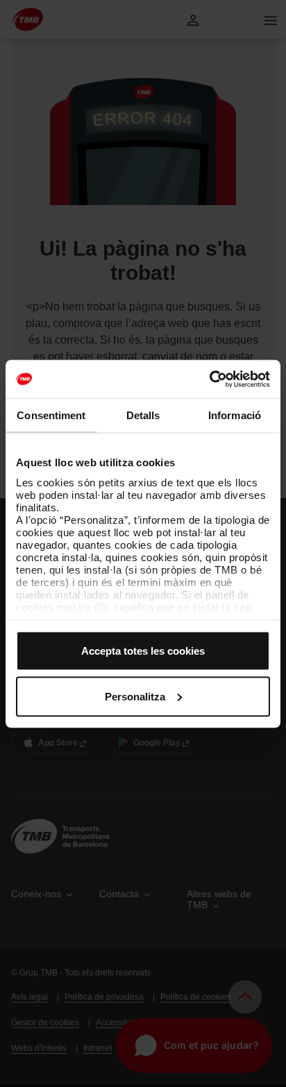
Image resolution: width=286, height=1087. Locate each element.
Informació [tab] (234, 415)
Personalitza (135, 696)
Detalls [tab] (143, 415)
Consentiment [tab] (51, 415)
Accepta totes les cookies (143, 651)
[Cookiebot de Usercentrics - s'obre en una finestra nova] (209, 379)
